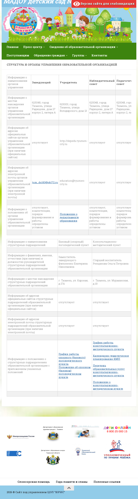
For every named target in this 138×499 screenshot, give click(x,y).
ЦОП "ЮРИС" (56, 492)
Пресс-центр (32, 47)
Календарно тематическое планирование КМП (111, 357)
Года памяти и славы (72, 481)
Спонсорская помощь (34, 481)
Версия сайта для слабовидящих (107, 4)
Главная (13, 47)
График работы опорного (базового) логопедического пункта (72, 359)
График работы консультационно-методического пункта (108, 346)
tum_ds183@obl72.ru (45, 182)
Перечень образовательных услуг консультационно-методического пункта (109, 370)
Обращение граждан (49, 55)
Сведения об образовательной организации (82, 47)
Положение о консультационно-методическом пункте (108, 385)
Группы (78, 55)
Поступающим (18, 55)
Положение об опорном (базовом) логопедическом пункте (75, 372)
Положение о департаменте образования (69, 217)
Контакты (99, 55)
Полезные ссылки (107, 481)
